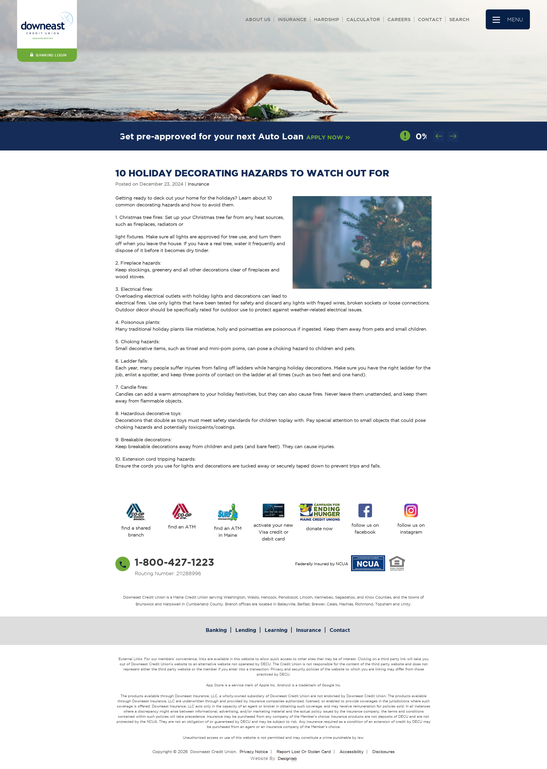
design (287, 758)
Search (459, 19)
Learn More (387, 137)
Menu (515, 19)
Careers (399, 19)
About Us (257, 19)
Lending (245, 630)
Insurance (292, 19)
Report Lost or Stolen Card (304, 751)
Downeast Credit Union (213, 751)
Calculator (363, 19)
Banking (216, 630)
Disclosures (383, 751)
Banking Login (51, 55)
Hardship (326, 19)
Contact (430, 19)
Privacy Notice (254, 751)
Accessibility (352, 751)
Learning (276, 630)
